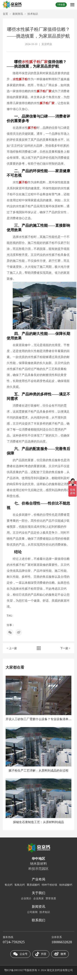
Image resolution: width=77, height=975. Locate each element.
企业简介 (26, 898)
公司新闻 (32, 912)
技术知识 (32, 14)
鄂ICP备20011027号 (15, 970)
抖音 (43, 954)
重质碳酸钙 (33, 884)
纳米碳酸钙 (65, 884)
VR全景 (61, 4)
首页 (5, 14)
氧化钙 (9, 884)
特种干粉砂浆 (49, 884)
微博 (63, 954)
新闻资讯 (18, 14)
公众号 (23, 954)
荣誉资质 (51, 898)
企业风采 (38, 898)
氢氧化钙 (19, 884)
